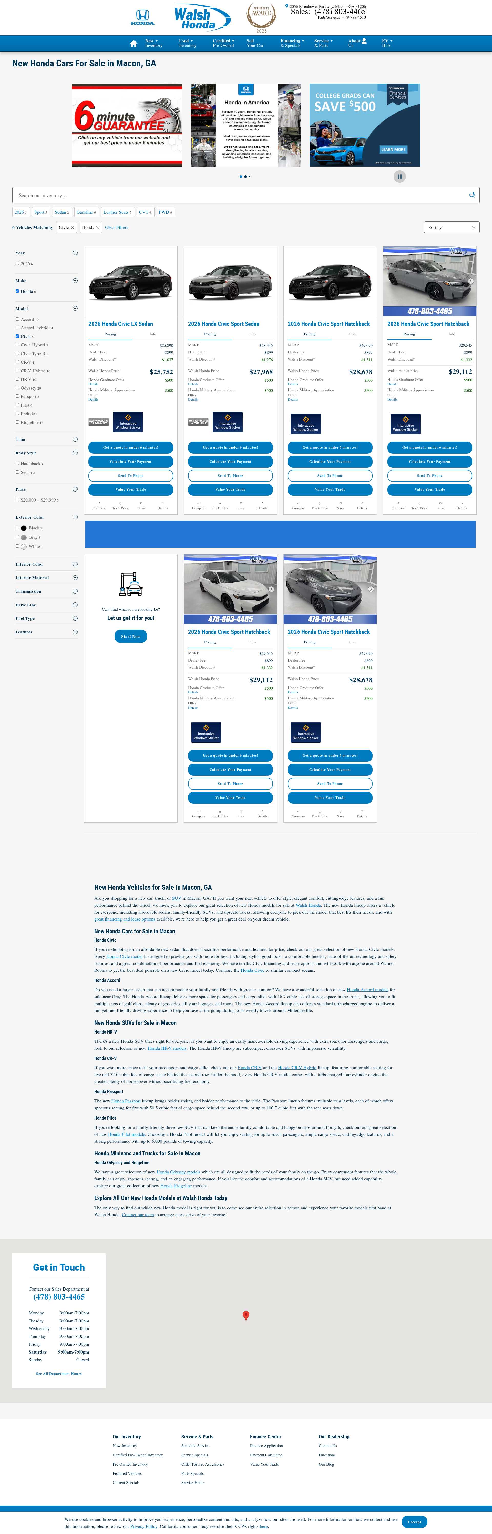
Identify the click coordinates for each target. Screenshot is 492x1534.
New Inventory (125, 1445)
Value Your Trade (131, 489)
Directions (327, 1454)
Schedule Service (195, 1445)
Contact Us (328, 1445)
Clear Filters (116, 227)
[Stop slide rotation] (400, 176)
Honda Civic (252, 970)
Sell (255, 42)
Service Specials (194, 1454)
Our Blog (326, 1464)
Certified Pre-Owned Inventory (138, 1454)
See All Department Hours (59, 1373)
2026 (21, 212)
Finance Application (266, 1445)
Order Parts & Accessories (202, 1464)
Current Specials (126, 1482)
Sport (40, 212)
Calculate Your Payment (131, 461)
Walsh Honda (308, 905)
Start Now (130, 636)
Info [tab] (153, 333)
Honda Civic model (124, 956)
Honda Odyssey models (178, 1172)
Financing (291, 42)
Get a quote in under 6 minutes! (131, 447)
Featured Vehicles (127, 1473)
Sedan (62, 212)
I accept (415, 1522)
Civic (64, 227)
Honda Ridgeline (176, 1185)
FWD (165, 212)
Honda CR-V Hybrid (297, 1067)
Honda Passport (126, 1101)
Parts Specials (192, 1473)
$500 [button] (169, 380)
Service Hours (192, 1482)
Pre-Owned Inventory (130, 1464)
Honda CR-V (250, 1067)
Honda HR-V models (167, 1048)
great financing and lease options (124, 919)
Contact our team (138, 1214)
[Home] (142, 14)
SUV (176, 898)
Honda (88, 227)
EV (386, 42)
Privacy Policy (143, 1526)
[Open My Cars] (362, 41)
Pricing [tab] (110, 333)
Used (188, 42)
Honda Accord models (367, 989)
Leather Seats (117, 212)
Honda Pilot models (126, 1134)
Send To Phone (131, 475)
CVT (145, 212)
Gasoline (86, 212)
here (264, 1526)
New (154, 42)
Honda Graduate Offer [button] (106, 381)
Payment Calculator (266, 1454)
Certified (223, 42)
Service (321, 42)
